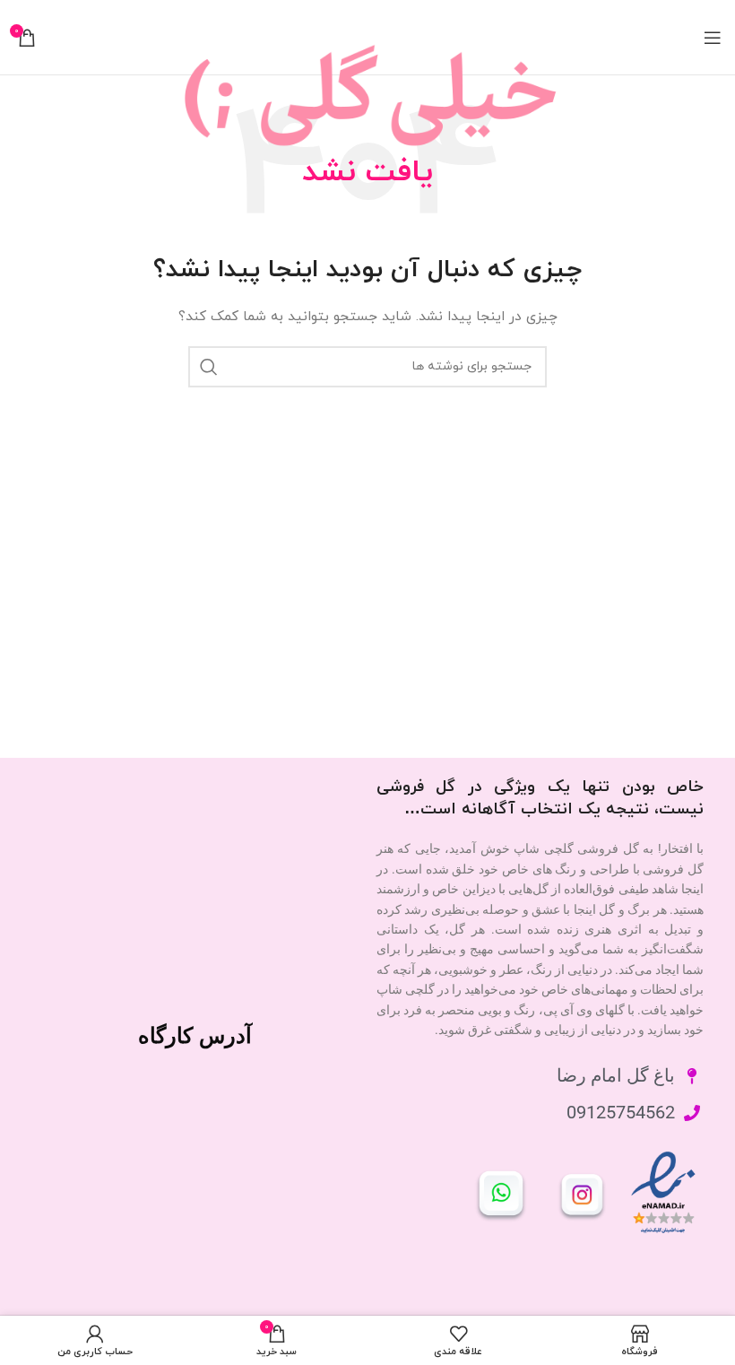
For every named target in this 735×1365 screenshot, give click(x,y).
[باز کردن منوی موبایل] (713, 38)
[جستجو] (208, 366)
